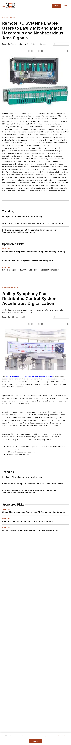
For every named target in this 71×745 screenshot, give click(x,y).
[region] (35, 739)
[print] (68, 51)
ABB (12, 317)
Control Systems (8, 17)
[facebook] (29, 51)
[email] (42, 51)
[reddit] (39, 51)
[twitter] (35, 51)
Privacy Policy (62, 736)
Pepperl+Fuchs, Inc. (18, 44)
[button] (3, 5)
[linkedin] (32, 51)
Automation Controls (10, 288)
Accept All (35, 741)
